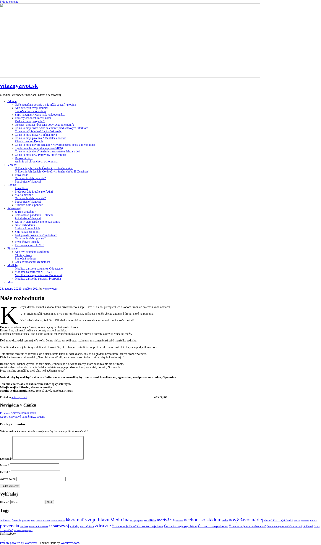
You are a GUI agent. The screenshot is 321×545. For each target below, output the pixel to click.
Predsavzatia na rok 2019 (29, 245)
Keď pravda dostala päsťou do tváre (36, 235)
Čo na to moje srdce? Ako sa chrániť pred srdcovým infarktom (51, 128)
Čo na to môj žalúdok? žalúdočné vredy (38, 131)
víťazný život (87, 526)
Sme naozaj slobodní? (27, 231)
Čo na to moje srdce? (278, 526)
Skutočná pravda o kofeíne (30, 111)
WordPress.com (70, 542)
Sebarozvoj (14, 208)
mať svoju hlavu (92, 520)
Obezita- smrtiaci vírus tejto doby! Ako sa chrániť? (44, 124)
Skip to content (9, 1)
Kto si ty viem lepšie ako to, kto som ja (37, 221)
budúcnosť (5, 520)
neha (225, 520)
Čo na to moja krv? (150, 526)
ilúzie (33, 521)
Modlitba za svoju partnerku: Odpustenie (39, 268)
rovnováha (35, 526)
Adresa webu (8, 478)
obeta (267, 520)
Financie (12, 248)
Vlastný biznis (23, 255)
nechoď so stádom (203, 520)
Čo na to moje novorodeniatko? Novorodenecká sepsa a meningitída (55, 144)
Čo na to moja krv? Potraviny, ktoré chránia (40, 154)
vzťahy (74, 526)
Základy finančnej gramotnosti (33, 261)
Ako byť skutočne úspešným (32, 251)
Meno (4, 465)
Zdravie (12, 101)
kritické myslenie (58, 521)
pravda (313, 520)
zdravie (103, 525)
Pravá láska (21, 174)
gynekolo (26, 521)
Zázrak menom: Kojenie (29, 141)
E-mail (5, 472)
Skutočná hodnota (25, 258)
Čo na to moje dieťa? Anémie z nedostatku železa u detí (47, 151)
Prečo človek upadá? (27, 241)
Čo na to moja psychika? (180, 526)
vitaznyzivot (50, 288)
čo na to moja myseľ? (23, 531)
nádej (257, 520)
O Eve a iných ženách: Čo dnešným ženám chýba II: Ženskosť (51, 171)
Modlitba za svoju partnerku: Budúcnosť (38, 275)
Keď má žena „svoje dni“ (30, 121)
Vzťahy (12, 164)
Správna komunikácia (27, 228)
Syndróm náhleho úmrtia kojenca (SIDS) (39, 148)
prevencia (9, 525)
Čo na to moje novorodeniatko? (247, 526)
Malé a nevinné (24, 194)
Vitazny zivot (19, 397)
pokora (297, 521)
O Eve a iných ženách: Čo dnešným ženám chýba (44, 168)
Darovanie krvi (24, 158)
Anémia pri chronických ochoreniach (36, 161)
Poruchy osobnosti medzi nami (33, 118)
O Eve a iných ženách (281, 520)
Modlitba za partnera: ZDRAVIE (34, 271)
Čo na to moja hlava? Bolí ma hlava (36, 134)
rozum (45, 527)
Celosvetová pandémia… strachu (34, 215)
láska (70, 519)
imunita (39, 521)
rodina (24, 526)
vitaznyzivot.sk (19, 85)
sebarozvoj (59, 525)
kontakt (46, 521)
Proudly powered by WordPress (18, 542)
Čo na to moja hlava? (124, 526)
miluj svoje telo (136, 521)
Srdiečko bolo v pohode (29, 205)
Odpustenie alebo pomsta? (30, 178)
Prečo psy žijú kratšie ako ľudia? (34, 191)
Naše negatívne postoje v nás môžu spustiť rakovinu (45, 104)
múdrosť (179, 521)
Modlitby (12, 265)
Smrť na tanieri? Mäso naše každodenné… (40, 114)
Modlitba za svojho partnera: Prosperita (38, 278)
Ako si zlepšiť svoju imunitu (31, 107)
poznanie (305, 521)
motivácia (166, 519)
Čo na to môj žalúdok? (301, 526)
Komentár (6, 458)
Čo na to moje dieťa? (213, 526)
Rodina (11, 184)
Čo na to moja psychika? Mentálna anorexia (40, 138)
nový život (240, 520)
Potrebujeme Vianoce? (28, 181)
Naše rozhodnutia (25, 225)
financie (16, 520)
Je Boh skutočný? (25, 211)
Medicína (119, 520)
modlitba (150, 520)
